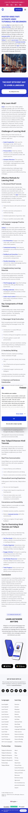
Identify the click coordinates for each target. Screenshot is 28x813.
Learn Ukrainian (5, 717)
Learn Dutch (4, 719)
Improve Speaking (19, 736)
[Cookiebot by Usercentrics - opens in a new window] (19, 388)
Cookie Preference (19, 767)
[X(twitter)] (24, 690)
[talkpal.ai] (3, 9)
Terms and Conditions (20, 770)
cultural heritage (6, 27)
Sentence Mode (18, 721)
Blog (16, 753)
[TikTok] (7, 690)
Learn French (5, 709)
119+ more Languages (7, 741)
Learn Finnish (5, 724)
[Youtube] (11, 690)
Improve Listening (19, 734)
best (18, 45)
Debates (17, 714)
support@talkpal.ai (16, 685)
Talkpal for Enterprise (7, 755)
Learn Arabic (5, 726)
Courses (17, 707)
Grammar (17, 704)
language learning (20, 42)
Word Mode (17, 724)
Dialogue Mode (18, 726)
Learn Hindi (4, 731)
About (16, 750)
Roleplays (17, 709)
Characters (17, 712)
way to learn (14, 40)
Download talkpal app (15, 614)
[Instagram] (3, 690)
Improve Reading (19, 739)
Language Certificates (20, 729)
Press (16, 755)
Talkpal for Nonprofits (7, 758)
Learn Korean (5, 736)
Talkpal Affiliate (5, 765)
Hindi (8, 25)
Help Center (17, 763)
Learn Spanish (5, 707)
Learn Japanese (5, 734)
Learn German (5, 714)
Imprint (16, 787)
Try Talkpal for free (14, 91)
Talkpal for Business (6, 753)
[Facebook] (16, 690)
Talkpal (4, 40)
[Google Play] (20, 666)
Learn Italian (5, 712)
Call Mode (17, 719)
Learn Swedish (5, 721)
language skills (6, 36)
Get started (18, 9)
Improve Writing (19, 741)
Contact (16, 760)
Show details (19, 413)
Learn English (5, 704)
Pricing (16, 758)
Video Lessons (18, 731)
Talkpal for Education (7, 750)
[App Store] (7, 666)
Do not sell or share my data (14, 423)
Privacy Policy (18, 765)
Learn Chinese (5, 729)
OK (14, 418)
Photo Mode (17, 717)
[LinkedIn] (20, 690)
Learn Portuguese (6, 739)
